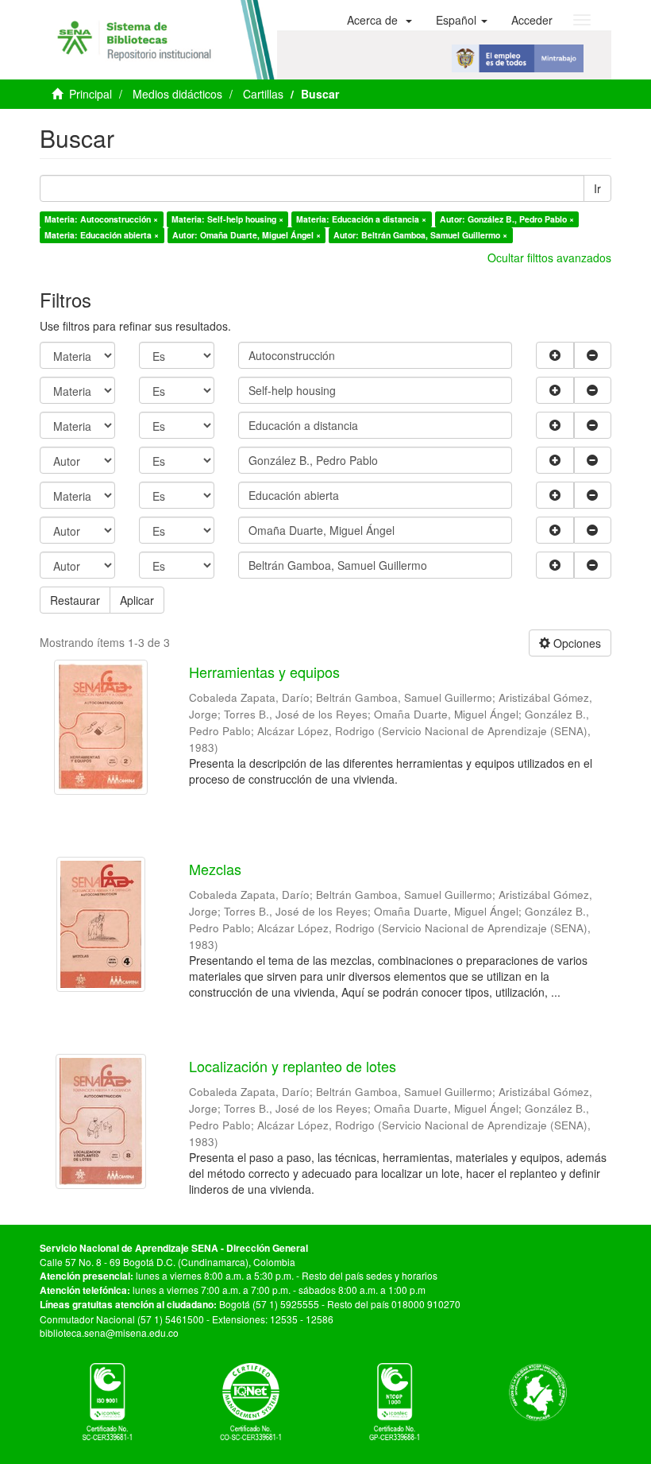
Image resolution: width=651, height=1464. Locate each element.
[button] (379, 20)
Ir (597, 188)
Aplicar (137, 600)
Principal (90, 94)
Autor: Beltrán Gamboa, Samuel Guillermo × (420, 235)
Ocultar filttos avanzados (549, 257)
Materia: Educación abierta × (101, 235)
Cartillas (263, 94)
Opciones (575, 643)
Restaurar (75, 600)
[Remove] (593, 355)
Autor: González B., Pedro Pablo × (507, 219)
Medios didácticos (177, 94)
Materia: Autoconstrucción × (101, 219)
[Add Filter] (555, 355)
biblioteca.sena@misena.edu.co (109, 1332)
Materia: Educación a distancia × (361, 219)
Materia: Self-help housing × (227, 219)
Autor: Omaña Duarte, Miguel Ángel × (246, 235)
